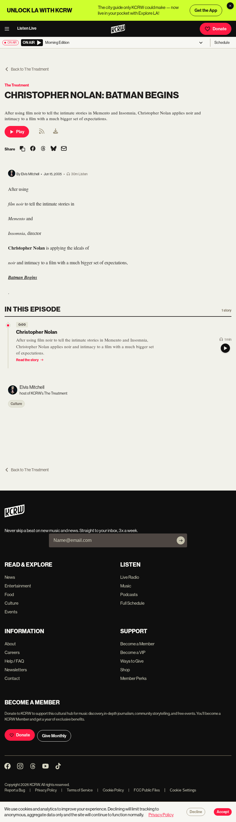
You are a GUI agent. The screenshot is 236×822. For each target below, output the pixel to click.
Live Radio (129, 577)
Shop (125, 669)
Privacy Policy (43, 790)
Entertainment (18, 585)
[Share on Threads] (43, 149)
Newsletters (16, 669)
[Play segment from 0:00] (8, 325)
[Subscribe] (181, 540)
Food (9, 594)
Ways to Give (132, 661)
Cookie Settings (183, 790)
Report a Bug (15, 790)
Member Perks (133, 678)
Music (125, 585)
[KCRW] (14, 515)
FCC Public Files (144, 790)
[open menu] (8, 28)
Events (11, 611)
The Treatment (17, 85)
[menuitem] (55, 132)
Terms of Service (77, 790)
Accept (223, 812)
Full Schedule (132, 603)
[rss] (41, 133)
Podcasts (129, 594)
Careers (12, 652)
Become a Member (137, 643)
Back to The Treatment (30, 69)
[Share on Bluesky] (53, 149)
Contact (12, 678)
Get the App (206, 10)
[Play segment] (225, 348)
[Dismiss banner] (230, 5)
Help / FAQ (14, 661)
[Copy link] (22, 149)
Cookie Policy (110, 790)
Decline (196, 812)
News (10, 577)
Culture (16, 404)
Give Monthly (54, 735)
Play (20, 131)
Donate (220, 28)
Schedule (222, 42)
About (10, 643)
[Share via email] (64, 149)
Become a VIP (132, 652)
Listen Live (27, 28)
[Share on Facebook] (33, 149)
